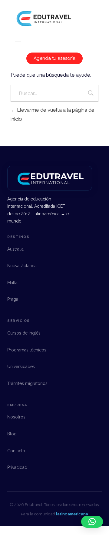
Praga (12, 299)
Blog (12, 433)
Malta (12, 282)
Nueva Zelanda (22, 265)
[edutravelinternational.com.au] (44, 19)
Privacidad (17, 467)
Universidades (21, 366)
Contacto (16, 450)
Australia (15, 249)
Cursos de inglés (24, 333)
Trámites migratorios (27, 383)
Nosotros (16, 417)
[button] (92, 522)
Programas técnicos (26, 350)
